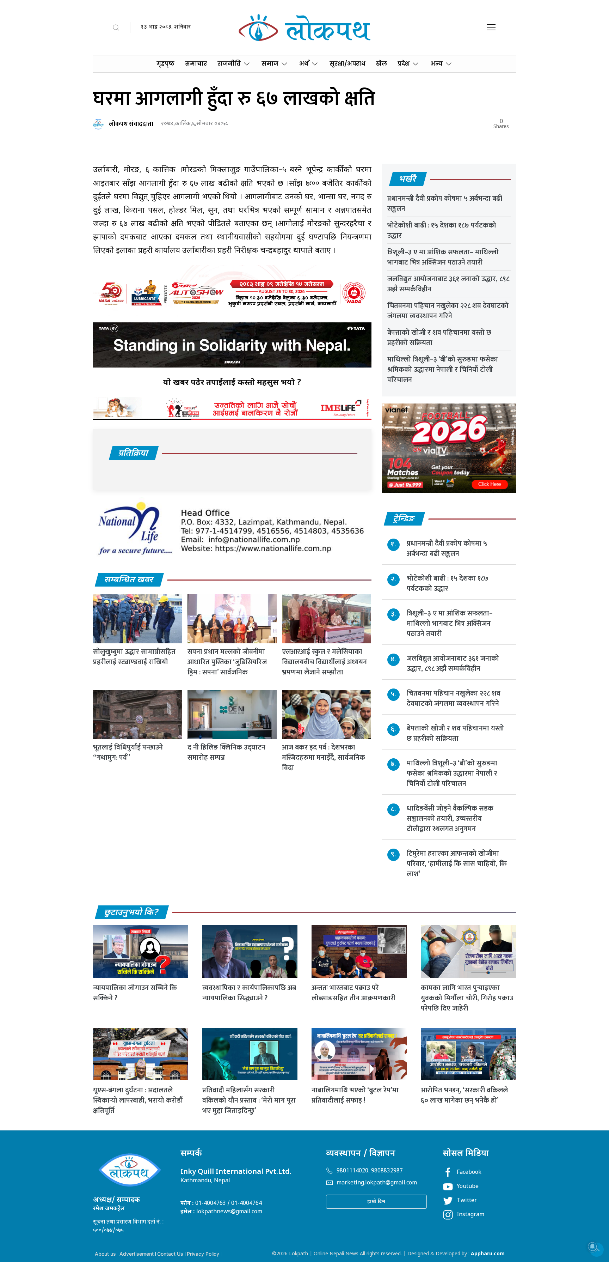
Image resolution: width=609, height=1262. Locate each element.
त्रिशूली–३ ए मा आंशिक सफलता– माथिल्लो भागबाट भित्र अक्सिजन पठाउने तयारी (443, 257)
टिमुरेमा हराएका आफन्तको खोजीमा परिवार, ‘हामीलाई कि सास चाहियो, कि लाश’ (457, 864)
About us (105, 1254)
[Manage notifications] (592, 1246)
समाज (270, 64)
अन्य (436, 64)
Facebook (469, 1172)
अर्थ (304, 64)
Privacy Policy (203, 1254)
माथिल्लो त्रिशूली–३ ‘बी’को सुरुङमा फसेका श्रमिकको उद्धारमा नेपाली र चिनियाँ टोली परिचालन (442, 369)
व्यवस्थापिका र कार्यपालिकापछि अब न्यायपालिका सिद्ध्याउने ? (249, 993)
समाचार (196, 64)
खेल (381, 64)
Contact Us (170, 1254)
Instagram (470, 1215)
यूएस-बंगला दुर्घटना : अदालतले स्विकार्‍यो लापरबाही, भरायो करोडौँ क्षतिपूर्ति (138, 1100)
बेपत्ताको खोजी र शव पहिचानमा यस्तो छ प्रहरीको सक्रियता (439, 338)
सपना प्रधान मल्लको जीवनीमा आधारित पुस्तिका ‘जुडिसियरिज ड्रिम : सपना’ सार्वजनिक (227, 662)
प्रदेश (404, 64)
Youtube (468, 1186)
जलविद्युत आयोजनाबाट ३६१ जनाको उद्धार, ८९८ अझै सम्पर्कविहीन (448, 284)
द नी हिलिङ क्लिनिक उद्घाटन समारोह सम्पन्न (226, 752)
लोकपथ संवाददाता (131, 124)
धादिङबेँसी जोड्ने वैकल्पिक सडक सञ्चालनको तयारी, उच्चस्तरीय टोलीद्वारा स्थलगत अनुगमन (450, 818)
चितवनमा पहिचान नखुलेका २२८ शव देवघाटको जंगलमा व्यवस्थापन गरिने (448, 311)
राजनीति (229, 64)
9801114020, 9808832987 (370, 1171)
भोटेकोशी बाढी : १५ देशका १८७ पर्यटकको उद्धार (441, 230)
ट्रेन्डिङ (404, 519)
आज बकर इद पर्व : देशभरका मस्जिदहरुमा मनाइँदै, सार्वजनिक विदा (323, 757)
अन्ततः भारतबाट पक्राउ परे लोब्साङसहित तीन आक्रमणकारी (353, 993)
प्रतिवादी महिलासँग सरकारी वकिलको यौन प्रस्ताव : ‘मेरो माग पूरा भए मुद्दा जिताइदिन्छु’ (249, 1100)
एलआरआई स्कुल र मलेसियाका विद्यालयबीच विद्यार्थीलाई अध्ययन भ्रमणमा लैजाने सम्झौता (324, 662)
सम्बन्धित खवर (129, 580)
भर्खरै (407, 179)
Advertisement (136, 1254)
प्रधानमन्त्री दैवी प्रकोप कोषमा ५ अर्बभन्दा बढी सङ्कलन (444, 204)
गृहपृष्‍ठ (165, 64)
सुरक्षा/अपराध (347, 64)
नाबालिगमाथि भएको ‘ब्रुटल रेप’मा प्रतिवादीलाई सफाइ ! (355, 1095)
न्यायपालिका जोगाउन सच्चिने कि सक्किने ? (135, 993)
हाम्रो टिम (376, 1202)
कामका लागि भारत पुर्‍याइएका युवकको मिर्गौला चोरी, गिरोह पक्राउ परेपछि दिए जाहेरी (467, 998)
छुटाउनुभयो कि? (131, 912)
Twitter (467, 1201)
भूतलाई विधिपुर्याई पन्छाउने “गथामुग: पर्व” (128, 752)
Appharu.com (488, 1254)
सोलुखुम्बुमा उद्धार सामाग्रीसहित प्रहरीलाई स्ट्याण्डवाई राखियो (134, 657)
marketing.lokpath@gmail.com (377, 1183)
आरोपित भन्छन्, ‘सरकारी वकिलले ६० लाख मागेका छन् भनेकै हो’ (464, 1095)
